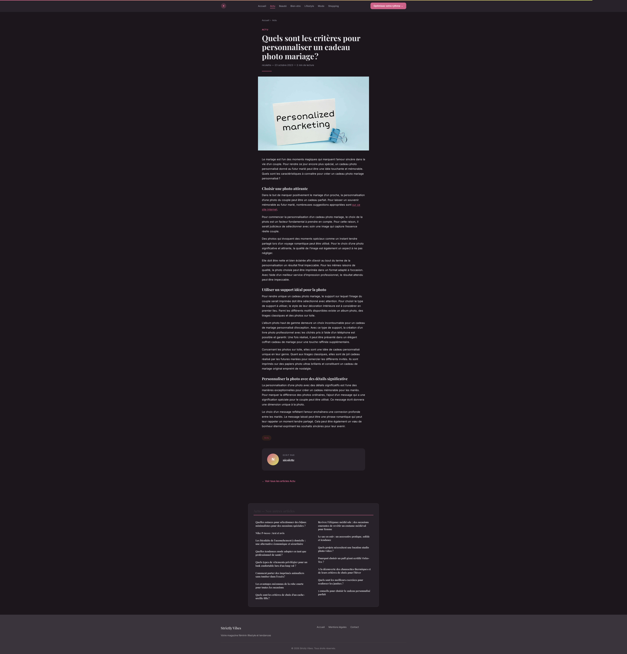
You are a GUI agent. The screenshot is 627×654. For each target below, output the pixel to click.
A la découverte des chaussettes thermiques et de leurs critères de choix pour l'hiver (344, 570)
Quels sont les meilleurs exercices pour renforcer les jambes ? (340, 581)
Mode (321, 5)
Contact (354, 627)
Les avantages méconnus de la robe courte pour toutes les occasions (280, 585)
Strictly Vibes (231, 628)
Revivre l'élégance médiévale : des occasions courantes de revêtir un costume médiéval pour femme (343, 525)
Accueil (262, 5)
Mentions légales (337, 627)
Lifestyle (309, 5)
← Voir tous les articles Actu (278, 481)
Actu (272, 5)
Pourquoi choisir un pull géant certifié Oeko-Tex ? (343, 560)
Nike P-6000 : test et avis (270, 533)
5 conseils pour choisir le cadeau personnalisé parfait (344, 592)
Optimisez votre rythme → (388, 5)
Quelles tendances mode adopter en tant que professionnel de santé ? (281, 553)
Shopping (333, 5)
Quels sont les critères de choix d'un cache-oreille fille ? (280, 596)
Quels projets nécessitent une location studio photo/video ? (343, 549)
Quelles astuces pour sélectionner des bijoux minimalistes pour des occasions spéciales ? (281, 523)
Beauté (283, 5)
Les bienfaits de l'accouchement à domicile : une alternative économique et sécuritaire (280, 542)
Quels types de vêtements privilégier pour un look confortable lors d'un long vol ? (281, 563)
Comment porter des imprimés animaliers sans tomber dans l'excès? (280, 574)
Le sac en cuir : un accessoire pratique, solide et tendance (344, 538)
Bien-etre (295, 5)
